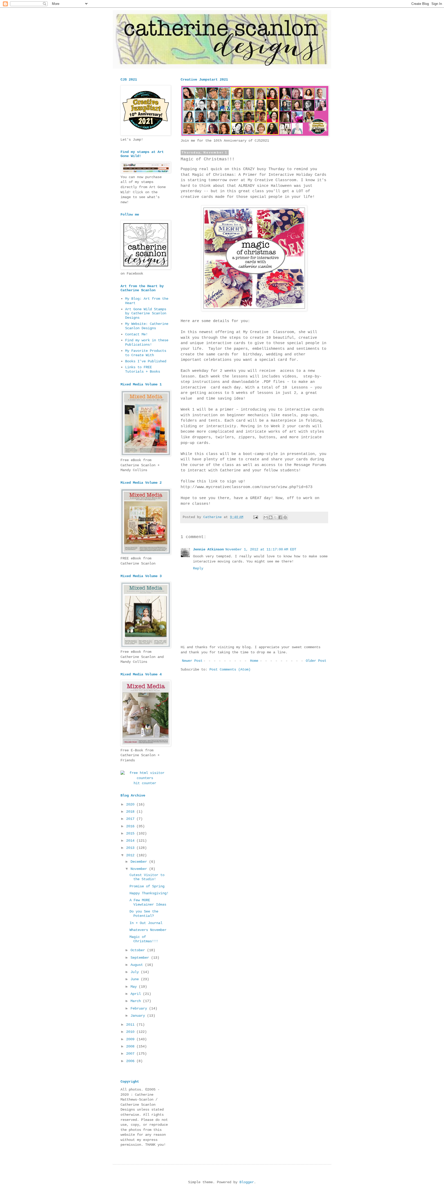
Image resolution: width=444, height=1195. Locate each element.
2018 (131, 812)
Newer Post (192, 661)
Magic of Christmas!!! (144, 939)
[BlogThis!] (270, 517)
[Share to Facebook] (280, 517)
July (136, 972)
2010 (131, 1032)
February (140, 1008)
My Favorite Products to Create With (145, 353)
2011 (131, 1025)
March (137, 1001)
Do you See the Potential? (144, 913)
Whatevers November (148, 930)
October (139, 950)
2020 (131, 804)
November (140, 869)
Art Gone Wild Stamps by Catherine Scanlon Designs (145, 313)
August (138, 965)
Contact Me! (136, 334)
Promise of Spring (147, 886)
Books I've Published (145, 361)
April (137, 994)
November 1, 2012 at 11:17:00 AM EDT (260, 549)
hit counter (145, 783)
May (135, 987)
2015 (131, 833)
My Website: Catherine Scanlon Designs (146, 326)
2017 (131, 819)
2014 (131, 841)
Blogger (246, 1182)
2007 (131, 1054)
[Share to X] (275, 517)
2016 (131, 826)
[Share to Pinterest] (285, 517)
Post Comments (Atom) (230, 669)
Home (254, 661)
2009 (131, 1039)
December (140, 862)
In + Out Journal (146, 923)
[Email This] (265, 517)
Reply (198, 568)
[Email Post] (256, 517)
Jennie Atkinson (208, 549)
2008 (131, 1046)
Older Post (316, 661)
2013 (131, 848)
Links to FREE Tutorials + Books (142, 369)
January (139, 1016)
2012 (131, 855)
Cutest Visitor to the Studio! (147, 877)
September (141, 958)
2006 (131, 1061)
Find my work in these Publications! (146, 342)
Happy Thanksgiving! (149, 893)
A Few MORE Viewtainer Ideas (148, 902)
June (136, 979)
